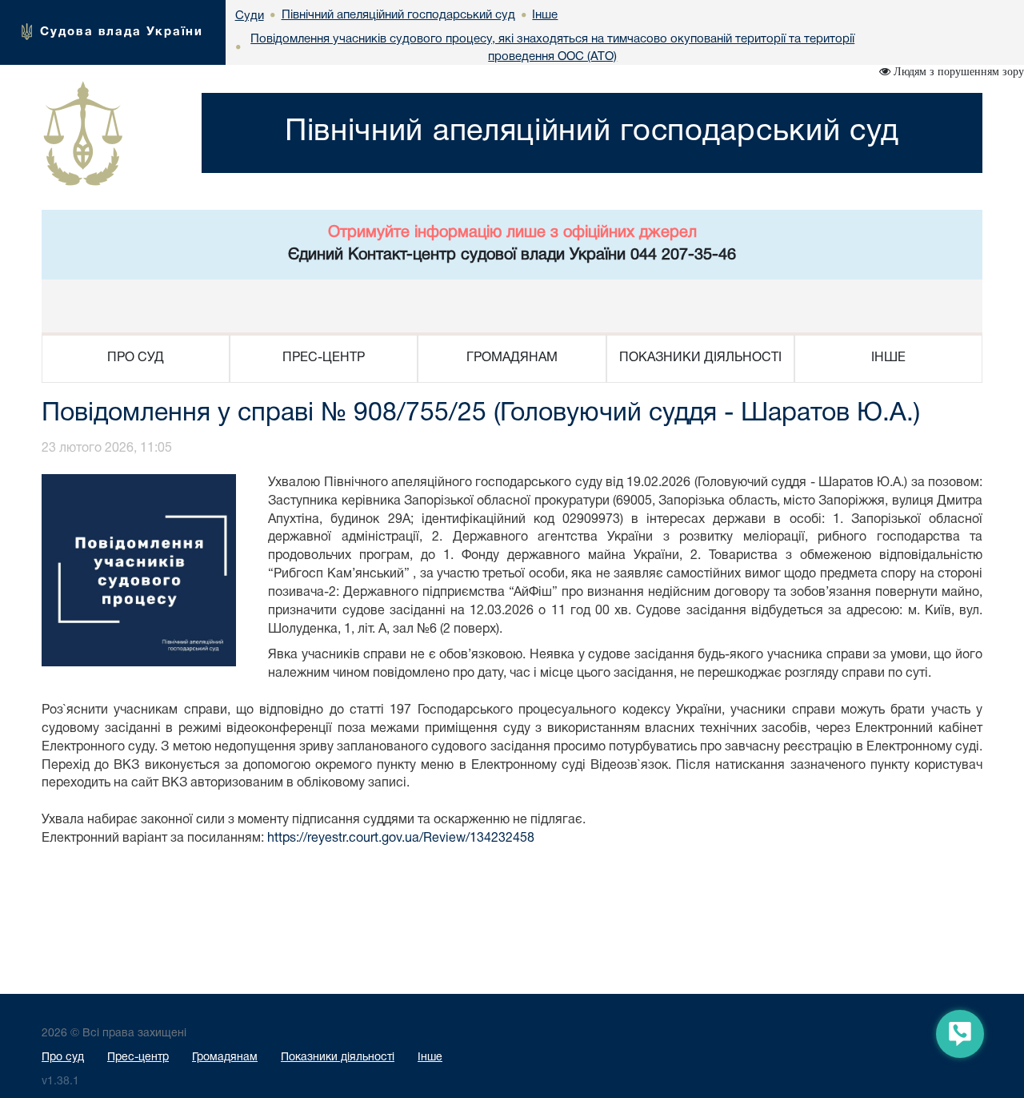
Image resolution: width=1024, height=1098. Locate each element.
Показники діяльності (337, 1057)
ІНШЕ (888, 358)
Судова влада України (121, 32)
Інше (430, 1057)
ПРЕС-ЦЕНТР (323, 358)
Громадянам (225, 1057)
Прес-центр (138, 1057)
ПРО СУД (135, 358)
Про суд (63, 1057)
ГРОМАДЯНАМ (512, 358)
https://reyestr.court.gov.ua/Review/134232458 (400, 838)
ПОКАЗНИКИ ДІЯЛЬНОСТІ (700, 358)
